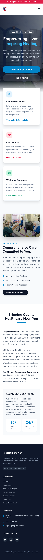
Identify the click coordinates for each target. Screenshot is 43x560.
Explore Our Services (15, 292)
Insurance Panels (9, 492)
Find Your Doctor (13, 158)
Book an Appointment (21, 69)
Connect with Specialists (17, 120)
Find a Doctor (21, 78)
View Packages (13, 196)
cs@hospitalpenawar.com (15, 526)
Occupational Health (10, 503)
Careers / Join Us (9, 496)
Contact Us (7, 499)
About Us (6, 482)
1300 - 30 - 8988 (30, 2)
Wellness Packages (10, 489)
